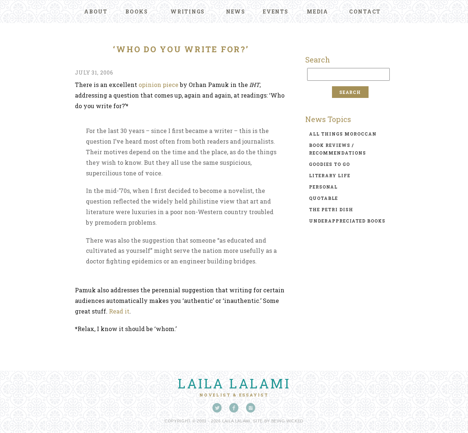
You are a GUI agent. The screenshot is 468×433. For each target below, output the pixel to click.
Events (275, 11)
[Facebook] (234, 408)
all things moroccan (343, 134)
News (235, 11)
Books (136, 11)
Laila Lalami (234, 383)
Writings (187, 11)
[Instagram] (251, 408)
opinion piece (158, 84)
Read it (119, 311)
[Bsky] (217, 408)
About (95, 11)
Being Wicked (287, 421)
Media (317, 11)
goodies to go (329, 164)
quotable (323, 198)
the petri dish (331, 209)
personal (323, 187)
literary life (329, 175)
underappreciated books (347, 221)
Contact (365, 11)
